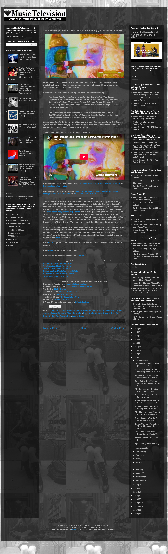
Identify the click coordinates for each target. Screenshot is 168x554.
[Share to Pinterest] (60, 306)
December (140, 360)
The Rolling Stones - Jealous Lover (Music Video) (146, 279)
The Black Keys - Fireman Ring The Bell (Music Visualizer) (147, 244)
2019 (135, 354)
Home (84, 328)
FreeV (10, 245)
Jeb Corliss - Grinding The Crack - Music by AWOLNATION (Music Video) (27, 88)
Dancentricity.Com (64, 294)
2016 (135, 488)
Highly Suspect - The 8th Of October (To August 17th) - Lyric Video (147, 256)
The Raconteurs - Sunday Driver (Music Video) (146, 390)
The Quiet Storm (15, 217)
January (139, 480)
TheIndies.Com (60, 289)
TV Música (13, 236)
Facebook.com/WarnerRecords (89, 194)
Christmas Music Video (93, 310)
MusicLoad (13, 239)
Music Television (74, 313)
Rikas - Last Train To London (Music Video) (27, 113)
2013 (135, 499)
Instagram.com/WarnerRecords (57, 194)
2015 (135, 492)
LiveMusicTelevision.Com (75, 284)
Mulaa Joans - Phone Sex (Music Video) (144, 231)
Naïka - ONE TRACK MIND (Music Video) (144, 104)
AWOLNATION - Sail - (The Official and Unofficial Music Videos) (27, 167)
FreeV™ (75, 529)
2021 (135, 346)
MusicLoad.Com (61, 299)
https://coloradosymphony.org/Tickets (63, 212)
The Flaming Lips (63, 316)
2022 (135, 343)
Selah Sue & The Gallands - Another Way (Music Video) (145, 117)
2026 (135, 329)
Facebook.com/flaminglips (55, 186)
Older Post (118, 328)
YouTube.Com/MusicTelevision (57, 266)
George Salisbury (58, 313)
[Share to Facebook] (57, 306)
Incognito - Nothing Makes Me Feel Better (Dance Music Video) (147, 284)
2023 (135, 339)
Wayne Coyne (78, 316)
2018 (135, 357)
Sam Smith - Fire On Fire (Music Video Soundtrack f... (147, 383)
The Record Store (16, 230)
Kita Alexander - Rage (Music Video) (27, 99)
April (138, 469)
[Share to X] (55, 306)
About (10, 193)
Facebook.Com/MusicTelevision (57, 263)
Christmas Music (74, 310)
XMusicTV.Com (82, 302)
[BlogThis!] (52, 306)
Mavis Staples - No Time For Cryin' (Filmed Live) (145, 161)
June (138, 462)
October (139, 451)
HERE (57, 237)
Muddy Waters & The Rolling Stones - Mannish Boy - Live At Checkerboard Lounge (22, 73)
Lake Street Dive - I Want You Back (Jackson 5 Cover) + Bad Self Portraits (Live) (28, 181)
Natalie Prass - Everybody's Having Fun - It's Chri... (147, 407)
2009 (135, 513)
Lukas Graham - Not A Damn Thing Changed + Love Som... (147, 426)
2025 (135, 332)
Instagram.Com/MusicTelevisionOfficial (60, 271)
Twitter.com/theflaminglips (108, 183)
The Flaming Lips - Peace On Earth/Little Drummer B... (148, 413)
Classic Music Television (19, 224)
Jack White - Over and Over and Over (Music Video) (27, 57)
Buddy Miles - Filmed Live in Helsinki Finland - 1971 (145, 187)
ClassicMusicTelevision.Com (79, 286)
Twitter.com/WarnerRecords (107, 191)
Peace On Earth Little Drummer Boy (99, 313)
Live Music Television (18, 220)
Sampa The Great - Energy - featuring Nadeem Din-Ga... (148, 370)
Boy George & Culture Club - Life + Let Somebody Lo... (148, 402)
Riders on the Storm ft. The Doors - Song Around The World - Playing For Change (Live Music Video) (147, 146)
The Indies (13, 214)
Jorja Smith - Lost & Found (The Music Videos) (147, 365)
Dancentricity (14, 233)
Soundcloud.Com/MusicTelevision (58, 274)
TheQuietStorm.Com (68, 292)
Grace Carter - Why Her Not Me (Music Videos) (147, 419)
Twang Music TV (15, 227)
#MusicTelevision (58, 310)
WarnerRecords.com (85, 191)
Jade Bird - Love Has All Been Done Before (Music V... (148, 433)
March (139, 473)
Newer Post (50, 328)
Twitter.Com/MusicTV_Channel (57, 268)
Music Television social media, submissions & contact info (20, 198)
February (140, 477)
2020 (135, 350)
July (138, 459)
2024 (135, 336)
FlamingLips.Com (88, 183)
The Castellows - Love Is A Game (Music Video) (145, 198)
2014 (135, 496)
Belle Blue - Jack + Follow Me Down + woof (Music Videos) (146, 93)
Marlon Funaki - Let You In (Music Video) (145, 123)
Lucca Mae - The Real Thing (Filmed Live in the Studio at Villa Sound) (145, 154)
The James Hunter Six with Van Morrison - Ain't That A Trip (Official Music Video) (147, 290)
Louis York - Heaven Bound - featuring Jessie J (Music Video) (145, 34)
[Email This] (50, 306)
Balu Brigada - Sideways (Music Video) (26, 153)
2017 (135, 485)
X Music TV (13, 242)
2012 (135, 503)
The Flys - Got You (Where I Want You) (27, 126)
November (140, 448)
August (139, 455)
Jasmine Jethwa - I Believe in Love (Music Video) (27, 140)
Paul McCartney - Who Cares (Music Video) (148, 396)
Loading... (135, 80)
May (138, 466)
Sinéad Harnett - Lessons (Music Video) (146, 439)
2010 (135, 510)
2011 (135, 506)
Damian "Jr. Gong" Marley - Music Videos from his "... (147, 376)
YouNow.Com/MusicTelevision (56, 276)
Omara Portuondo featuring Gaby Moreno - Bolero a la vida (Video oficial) (147, 306)
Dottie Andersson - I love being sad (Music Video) (147, 226)
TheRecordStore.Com (69, 297)
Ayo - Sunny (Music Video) (147, 443)
